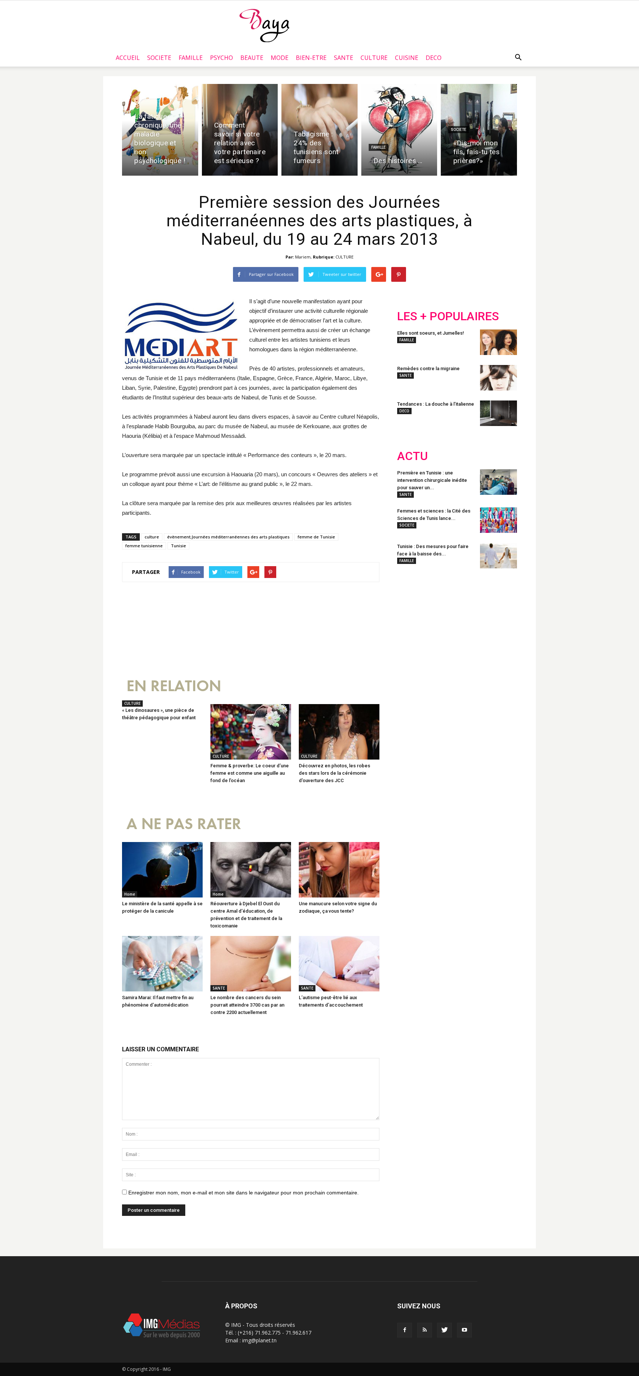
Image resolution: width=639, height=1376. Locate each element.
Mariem (303, 257)
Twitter (439, 623)
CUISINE (406, 58)
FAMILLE (191, 58)
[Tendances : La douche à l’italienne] (498, 413)
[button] (518, 58)
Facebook (411, 623)
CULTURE (374, 58)
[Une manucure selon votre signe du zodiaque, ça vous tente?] (339, 869)
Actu (412, 456)
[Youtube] (464, 1330)
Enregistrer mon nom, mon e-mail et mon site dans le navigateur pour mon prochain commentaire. (243, 1193)
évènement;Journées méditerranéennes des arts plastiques (228, 537)
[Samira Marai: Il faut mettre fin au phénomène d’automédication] (162, 963)
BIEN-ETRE (311, 58)
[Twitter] (444, 1330)
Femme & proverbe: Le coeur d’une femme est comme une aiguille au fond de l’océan (249, 773)
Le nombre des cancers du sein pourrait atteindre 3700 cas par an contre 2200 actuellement (247, 1005)
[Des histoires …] (399, 130)
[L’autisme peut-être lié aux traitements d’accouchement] (339, 963)
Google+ (495, 623)
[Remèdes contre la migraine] (498, 378)
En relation (173, 686)
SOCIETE (159, 58)
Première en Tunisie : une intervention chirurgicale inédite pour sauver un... (432, 480)
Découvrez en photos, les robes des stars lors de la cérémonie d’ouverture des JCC (334, 773)
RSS (466, 623)
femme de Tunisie (316, 537)
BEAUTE (251, 58)
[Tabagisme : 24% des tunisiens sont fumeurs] (319, 130)
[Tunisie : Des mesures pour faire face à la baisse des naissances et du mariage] (498, 555)
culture (152, 537)
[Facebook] (404, 1330)
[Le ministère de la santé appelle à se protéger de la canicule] (162, 869)
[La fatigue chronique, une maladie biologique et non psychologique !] (160, 130)
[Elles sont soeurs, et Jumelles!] (498, 342)
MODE (279, 58)
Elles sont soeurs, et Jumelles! (430, 333)
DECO (434, 58)
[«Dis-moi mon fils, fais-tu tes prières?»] (479, 130)
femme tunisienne (144, 545)
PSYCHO (221, 58)
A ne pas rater (183, 824)
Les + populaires (448, 316)
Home (129, 894)
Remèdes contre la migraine (428, 368)
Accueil (128, 58)
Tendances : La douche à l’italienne (435, 404)
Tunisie (178, 545)
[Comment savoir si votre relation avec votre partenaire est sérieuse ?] (240, 130)
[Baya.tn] (264, 25)
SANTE (343, 58)
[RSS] (424, 1330)
